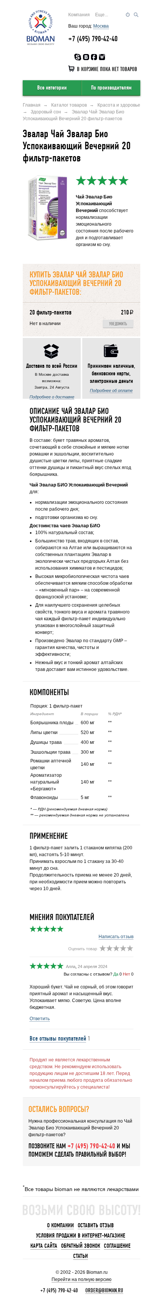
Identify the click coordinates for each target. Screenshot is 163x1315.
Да (115, 974)
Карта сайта (43, 1245)
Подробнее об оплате (111, 390)
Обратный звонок (80, 1245)
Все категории (52, 87)
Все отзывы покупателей (58, 1038)
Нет (126, 974)
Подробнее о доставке (52, 397)
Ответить (40, 1018)
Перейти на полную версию (81, 1279)
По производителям (111, 87)
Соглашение (117, 1245)
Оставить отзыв (96, 1225)
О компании (60, 1225)
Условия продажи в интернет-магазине (80, 1235)
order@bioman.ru (104, 1290)
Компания (79, 14)
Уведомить (118, 324)
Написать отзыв (116, 936)
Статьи (80, 1256)
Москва (101, 26)
